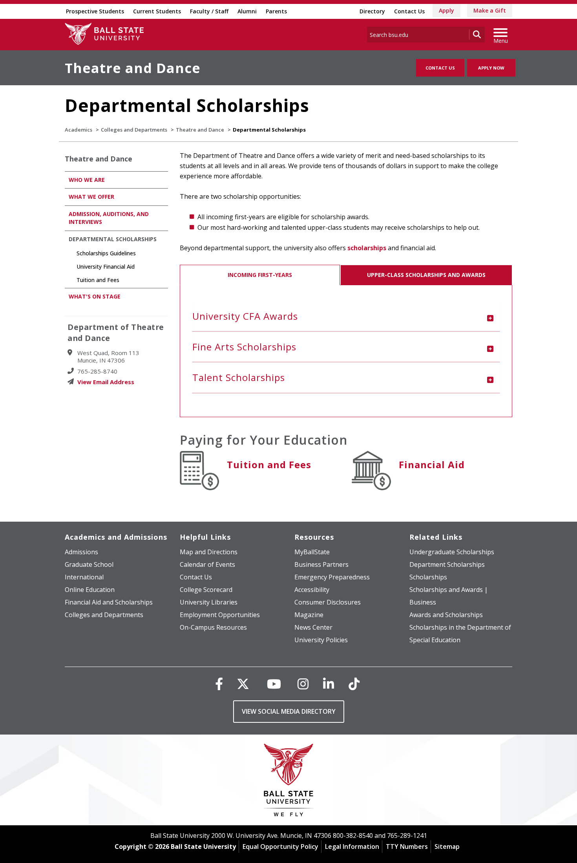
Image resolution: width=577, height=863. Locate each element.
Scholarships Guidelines (106, 253)
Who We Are (87, 179)
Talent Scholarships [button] (238, 377)
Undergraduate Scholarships (451, 552)
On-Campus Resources (213, 627)
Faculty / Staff (209, 11)
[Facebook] (219, 683)
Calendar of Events (207, 564)
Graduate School (89, 564)
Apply (446, 10)
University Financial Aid (106, 266)
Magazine (308, 614)
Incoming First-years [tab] (260, 275)
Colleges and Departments (134, 129)
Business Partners (321, 564)
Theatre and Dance (133, 68)
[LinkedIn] (328, 683)
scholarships (366, 248)
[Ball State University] (289, 781)
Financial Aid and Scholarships (109, 602)
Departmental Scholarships (113, 239)
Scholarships (428, 577)
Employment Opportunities (220, 614)
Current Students (157, 11)
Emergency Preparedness (332, 577)
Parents (276, 11)
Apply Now (491, 68)
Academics (78, 129)
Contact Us (409, 11)
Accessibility (311, 589)
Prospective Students (95, 11)
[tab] (346, 316)
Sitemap (447, 846)
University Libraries (208, 602)
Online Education (90, 589)
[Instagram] (303, 683)
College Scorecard (206, 589)
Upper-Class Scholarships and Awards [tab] (426, 275)
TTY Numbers (407, 846)
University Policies (321, 640)
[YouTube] (274, 683)
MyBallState (312, 552)
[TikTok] (354, 683)
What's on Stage (95, 296)
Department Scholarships (447, 564)
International (84, 577)
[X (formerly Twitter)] (243, 683)
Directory (372, 11)
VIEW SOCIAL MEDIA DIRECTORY (289, 711)
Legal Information (352, 846)
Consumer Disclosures (327, 602)
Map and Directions (208, 552)
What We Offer (91, 196)
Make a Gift (489, 10)
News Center (313, 627)
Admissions (81, 552)
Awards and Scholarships (446, 614)
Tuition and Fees (269, 464)
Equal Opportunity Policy (280, 846)
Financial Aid (432, 464)
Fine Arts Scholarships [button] (244, 346)
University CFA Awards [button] (245, 316)
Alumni (247, 11)
